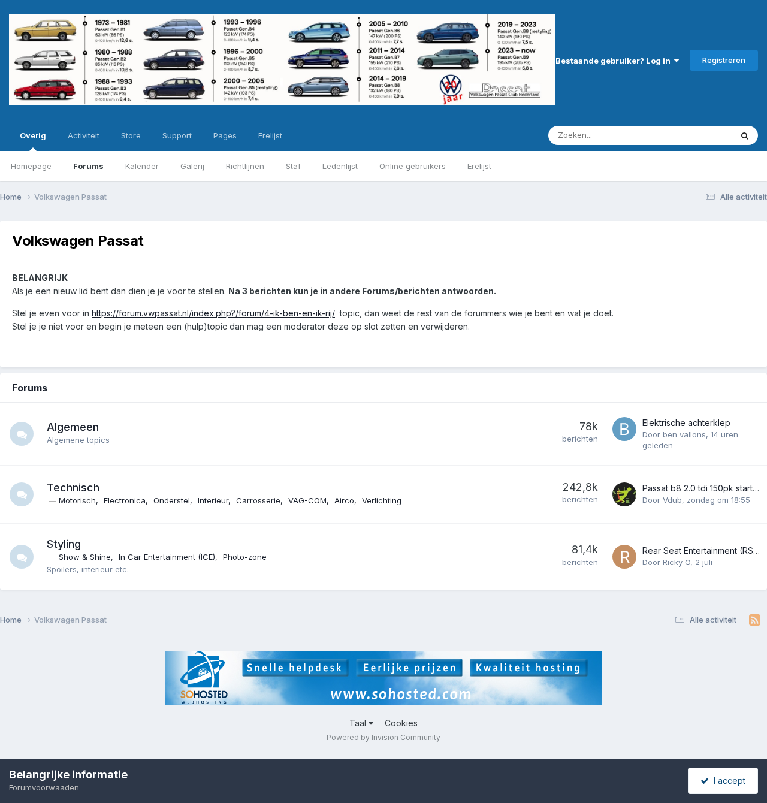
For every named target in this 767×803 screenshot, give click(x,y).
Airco (344, 500)
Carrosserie (258, 500)
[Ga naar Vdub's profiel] (624, 494)
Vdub (672, 500)
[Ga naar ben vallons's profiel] (624, 429)
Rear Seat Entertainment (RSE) (702, 550)
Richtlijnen (245, 166)
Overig (33, 135)
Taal (359, 723)
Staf (293, 166)
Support (177, 135)
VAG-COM (307, 500)
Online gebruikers (412, 166)
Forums (88, 166)
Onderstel (171, 500)
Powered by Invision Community (383, 737)
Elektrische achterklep (686, 423)
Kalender (142, 166)
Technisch (73, 487)
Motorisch (77, 500)
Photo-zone (245, 557)
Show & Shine (85, 557)
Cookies (401, 723)
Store (131, 135)
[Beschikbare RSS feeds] (754, 620)
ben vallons (684, 434)
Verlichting (381, 500)
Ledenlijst (340, 166)
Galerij (192, 166)
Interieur (213, 500)
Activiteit (83, 135)
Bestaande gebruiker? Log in (614, 60)
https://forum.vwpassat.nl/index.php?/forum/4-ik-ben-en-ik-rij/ (213, 313)
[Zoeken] (745, 135)
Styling (64, 544)
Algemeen (73, 427)
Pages (225, 135)
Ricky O (676, 562)
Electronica (125, 500)
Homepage (31, 166)
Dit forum (699, 135)
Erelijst (479, 166)
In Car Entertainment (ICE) (167, 557)
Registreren (723, 60)
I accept (727, 780)
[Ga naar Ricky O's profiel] (624, 557)
